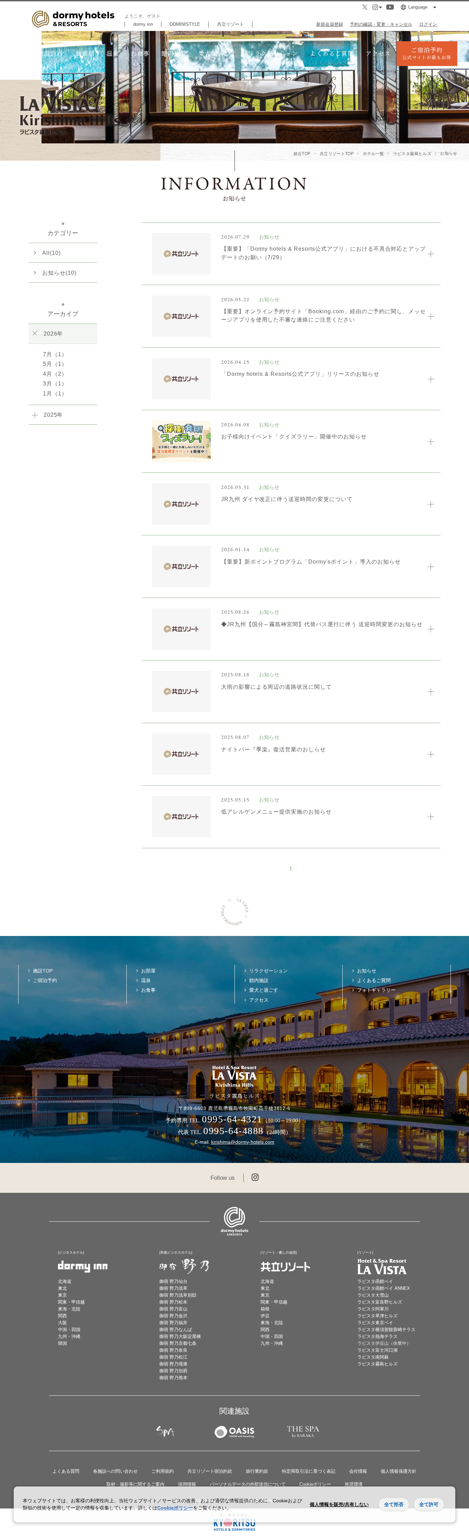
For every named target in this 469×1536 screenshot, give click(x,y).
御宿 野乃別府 (173, 1370)
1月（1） (55, 393)
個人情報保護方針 (398, 1471)
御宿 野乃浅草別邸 (177, 1295)
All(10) (51, 253)
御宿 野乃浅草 (173, 1288)
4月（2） (55, 374)
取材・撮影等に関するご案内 (135, 1484)
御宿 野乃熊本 (173, 1377)
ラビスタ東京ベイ (375, 1322)
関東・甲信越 (71, 1302)
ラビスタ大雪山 (373, 1295)
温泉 (112, 53)
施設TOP (50, 53)
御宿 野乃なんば (175, 1329)
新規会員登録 (329, 24)
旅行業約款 (257, 1471)
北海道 (64, 1281)
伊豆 (265, 1315)
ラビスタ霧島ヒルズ (377, 1363)
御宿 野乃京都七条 (177, 1343)
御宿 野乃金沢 (173, 1315)
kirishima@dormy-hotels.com (242, 1142)
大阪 (62, 1322)
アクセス (378, 53)
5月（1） (55, 364)
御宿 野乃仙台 (173, 1281)
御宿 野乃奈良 (173, 1350)
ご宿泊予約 (426, 53)
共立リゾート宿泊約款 (209, 1471)
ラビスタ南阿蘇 (373, 1357)
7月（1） (55, 354)
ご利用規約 (162, 1471)
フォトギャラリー (376, 990)
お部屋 (85, 53)
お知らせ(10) (59, 273)
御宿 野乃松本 (173, 1302)
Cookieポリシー (315, 1484)
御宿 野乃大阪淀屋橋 (180, 1336)
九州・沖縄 (69, 1336)
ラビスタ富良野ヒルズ (379, 1302)
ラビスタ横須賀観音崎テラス (386, 1329)
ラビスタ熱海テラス (377, 1336)
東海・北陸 (69, 1308)
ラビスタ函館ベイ (375, 1281)
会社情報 (358, 1471)
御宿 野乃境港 (173, 1363)
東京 (62, 1295)
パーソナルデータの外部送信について (248, 1484)
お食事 (140, 53)
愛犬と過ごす (217, 53)
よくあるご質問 (332, 53)
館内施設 (173, 53)
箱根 (265, 1308)
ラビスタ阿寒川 (373, 1308)
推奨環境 (354, 1484)
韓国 (62, 1343)
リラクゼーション (273, 53)
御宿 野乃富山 (173, 1308)
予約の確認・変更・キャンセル (381, 24)
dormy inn (143, 24)
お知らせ (366, 970)
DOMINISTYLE (185, 24)
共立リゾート (230, 24)
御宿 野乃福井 (173, 1322)
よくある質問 (66, 1471)
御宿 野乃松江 (173, 1357)
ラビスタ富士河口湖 (377, 1350)
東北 (62, 1288)
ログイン (428, 24)
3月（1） (55, 383)
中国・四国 (69, 1329)
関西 (62, 1315)
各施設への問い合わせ (115, 1471)
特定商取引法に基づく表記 (308, 1471)
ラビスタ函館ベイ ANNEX (383, 1288)
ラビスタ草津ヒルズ (377, 1315)
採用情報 (187, 1484)
